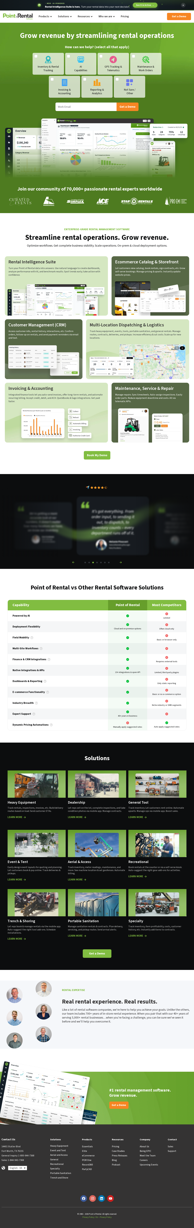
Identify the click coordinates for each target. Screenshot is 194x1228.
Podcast (116, 1164)
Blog (114, 1160)
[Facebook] (83, 1198)
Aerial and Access (59, 1155)
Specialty (55, 1168)
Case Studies (118, 1151)
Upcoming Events (149, 1164)
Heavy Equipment (59, 1146)
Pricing (115, 1146)
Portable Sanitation (60, 1173)
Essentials (87, 1146)
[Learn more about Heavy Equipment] (24, 817)
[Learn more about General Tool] (145, 817)
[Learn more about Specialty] (145, 936)
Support (172, 1151)
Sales (170, 1146)
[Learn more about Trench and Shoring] (24, 939)
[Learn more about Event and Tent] (24, 879)
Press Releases (119, 1155)
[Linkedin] (101, 1198)
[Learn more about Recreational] (145, 876)
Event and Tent (58, 1150)
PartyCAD (87, 1169)
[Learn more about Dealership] (85, 817)
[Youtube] (110, 1198)
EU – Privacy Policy (104, 1217)
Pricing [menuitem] (125, 16)
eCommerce (88, 1155)
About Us (144, 1146)
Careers (144, 1160)
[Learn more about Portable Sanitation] (85, 936)
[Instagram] (92, 1198)
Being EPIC (145, 1151)
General (54, 1159)
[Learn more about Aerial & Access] (85, 879)
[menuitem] (45, 16)
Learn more (15, 817)
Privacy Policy (88, 1217)
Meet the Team (148, 1155)
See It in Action (145, 5)
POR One (86, 1160)
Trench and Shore (59, 1177)
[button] (73, 562)
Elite (84, 1151)
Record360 (87, 1164)
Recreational (57, 1164)
